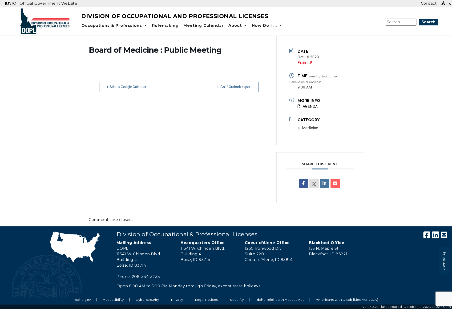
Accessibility (113, 299)
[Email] (335, 183)
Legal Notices (206, 299)
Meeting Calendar (203, 25)
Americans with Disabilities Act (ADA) (347, 299)
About (235, 25)
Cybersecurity (147, 299)
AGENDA (310, 106)
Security (237, 299)
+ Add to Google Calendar (126, 87)
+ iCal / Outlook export (234, 87)
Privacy (177, 299)
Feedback (444, 261)
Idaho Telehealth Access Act (280, 299)
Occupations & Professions (111, 25)
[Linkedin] (324, 183)
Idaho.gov (82, 299)
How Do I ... (264, 25)
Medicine (310, 128)
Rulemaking (165, 25)
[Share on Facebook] (303, 183)
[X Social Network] (314, 183)
